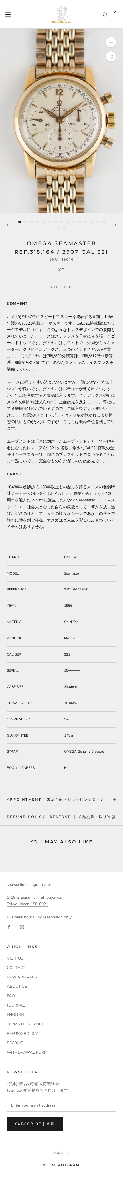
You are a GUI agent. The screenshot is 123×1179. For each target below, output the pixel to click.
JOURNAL (16, 1005)
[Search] (105, 14)
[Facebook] (9, 927)
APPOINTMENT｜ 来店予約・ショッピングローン (56, 799)
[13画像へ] (91, 222)
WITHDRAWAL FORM (27, 1052)
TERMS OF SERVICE (25, 1024)
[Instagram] (22, 927)
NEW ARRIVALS (22, 977)
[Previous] (8, 225)
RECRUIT (15, 1043)
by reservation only (54, 917)
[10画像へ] (73, 222)
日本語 (59, 1153)
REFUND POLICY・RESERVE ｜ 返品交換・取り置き (61, 817)
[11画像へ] (79, 222)
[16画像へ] (58, 228)
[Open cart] (115, 14)
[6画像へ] (49, 222)
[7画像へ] (55, 222)
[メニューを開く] (8, 14)
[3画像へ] (31, 222)
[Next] (115, 225)
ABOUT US (17, 986)
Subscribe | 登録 (35, 1124)
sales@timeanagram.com (29, 884)
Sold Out (61, 287)
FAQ (11, 996)
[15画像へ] (103, 222)
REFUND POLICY (22, 1033)
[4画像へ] (37, 222)
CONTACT (16, 967)
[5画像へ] (43, 222)
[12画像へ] (85, 222)
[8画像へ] (61, 222)
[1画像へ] (19, 222)
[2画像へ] (25, 222)
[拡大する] (111, 42)
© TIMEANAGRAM (61, 1165)
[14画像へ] (97, 222)
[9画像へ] (67, 222)
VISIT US (15, 958)
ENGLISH (15, 1014)
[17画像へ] (64, 228)
